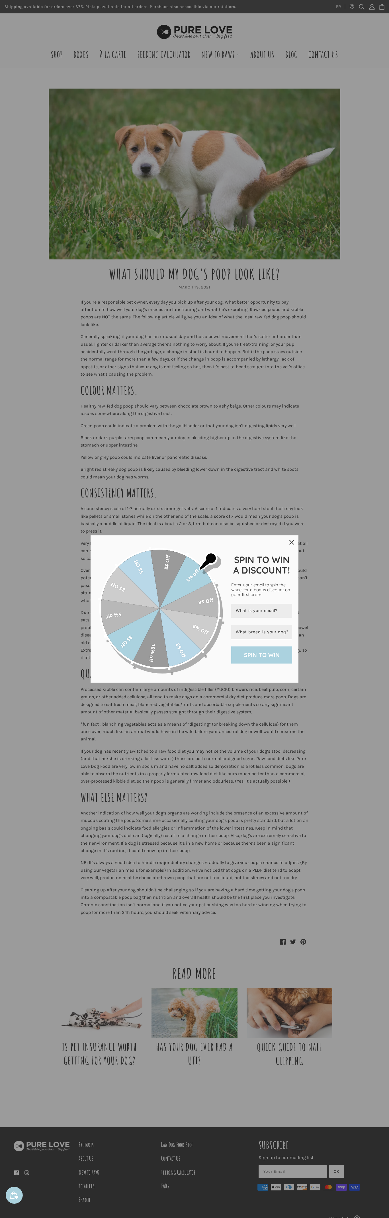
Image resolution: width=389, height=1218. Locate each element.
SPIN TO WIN (262, 654)
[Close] (291, 542)
